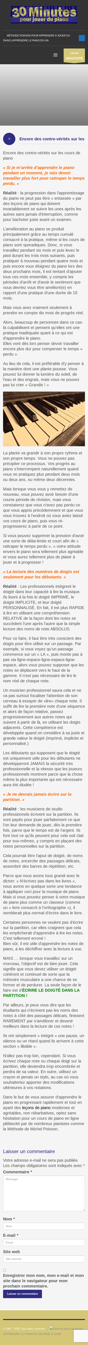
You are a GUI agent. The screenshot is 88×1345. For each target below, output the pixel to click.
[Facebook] (82, 38)
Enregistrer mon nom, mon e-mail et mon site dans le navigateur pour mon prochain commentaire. (43, 1280)
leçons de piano (36, 1107)
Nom (9, 1219)
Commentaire (17, 1172)
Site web (11, 1251)
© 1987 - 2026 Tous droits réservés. (24, 1328)
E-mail (10, 1235)
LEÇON (74, 56)
